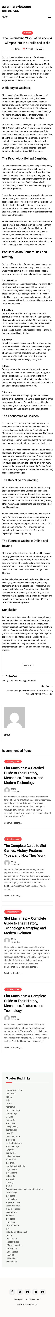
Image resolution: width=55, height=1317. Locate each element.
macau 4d (10, 1120)
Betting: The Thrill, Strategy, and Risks (19, 680)
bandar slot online (14, 1090)
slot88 (9, 1186)
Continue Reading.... (13, 823)
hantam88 (10, 1107)
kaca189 (10, 1255)
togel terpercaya (13, 1110)
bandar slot (11, 1153)
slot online (10, 1123)
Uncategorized (13, 761)
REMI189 (10, 1215)
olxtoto (9, 1103)
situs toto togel (12, 1146)
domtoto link (11, 1130)
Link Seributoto (13, 1136)
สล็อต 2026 (11, 1159)
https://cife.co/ (13, 1225)
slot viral (10, 1179)
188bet (9, 1097)
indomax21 (11, 1093)
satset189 (10, 1176)
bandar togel (11, 1113)
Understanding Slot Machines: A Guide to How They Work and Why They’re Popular (30, 692)
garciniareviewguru (16, 7)
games (27, 33)
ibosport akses (12, 1242)
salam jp (27, 665)
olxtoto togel (11, 1192)
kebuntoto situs (13, 1206)
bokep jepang (12, 1126)
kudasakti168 (12, 1252)
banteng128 (11, 1248)
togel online (11, 1169)
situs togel (10, 1140)
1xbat (8, 1100)
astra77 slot (11, 1262)
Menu (5, 17)
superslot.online (13, 1202)
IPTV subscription (14, 1245)
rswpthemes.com (31, 1304)
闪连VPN (10, 1149)
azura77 (9, 1133)
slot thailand (11, 1173)
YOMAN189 (11, 1212)
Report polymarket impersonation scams (24, 1189)
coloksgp (10, 1182)
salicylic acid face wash (17, 1232)
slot (7, 1229)
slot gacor (10, 1196)
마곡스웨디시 (12, 1258)
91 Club (9, 1117)
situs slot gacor (13, 1209)
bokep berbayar (13, 1156)
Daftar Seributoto (14, 1143)
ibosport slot (11, 1238)
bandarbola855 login (15, 1166)
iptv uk (9, 1235)
